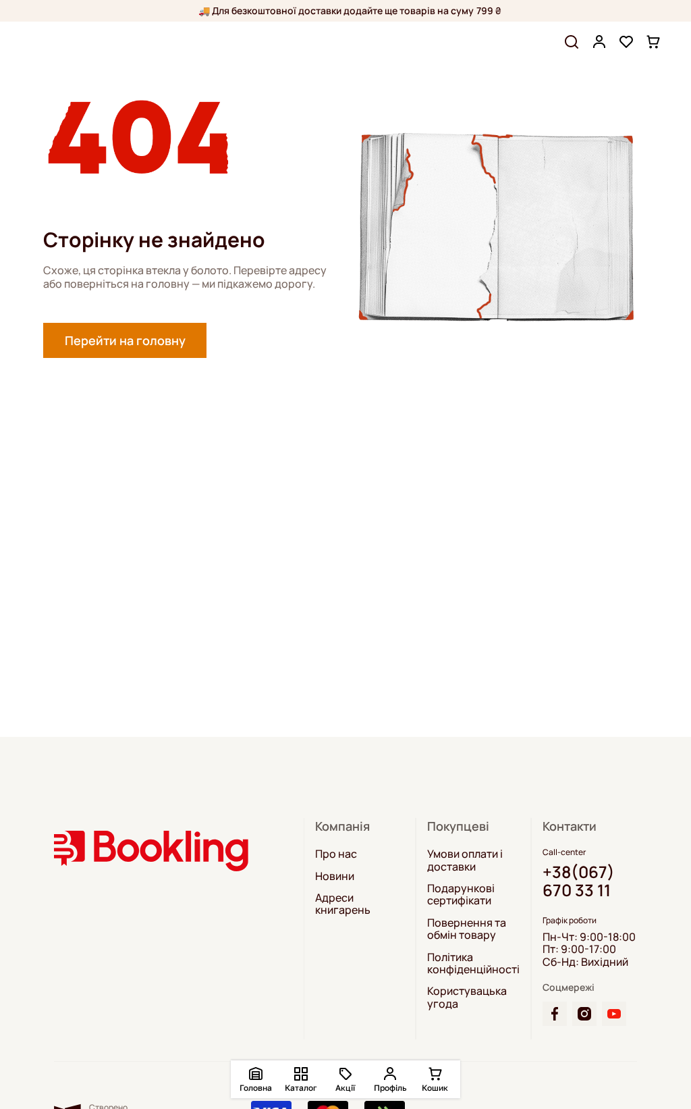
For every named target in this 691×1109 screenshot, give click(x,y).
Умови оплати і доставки (465, 860)
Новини (334, 876)
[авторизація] (599, 42)
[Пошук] (571, 42)
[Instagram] (584, 1014)
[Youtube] (614, 1014)
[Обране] (626, 42)
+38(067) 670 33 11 (579, 881)
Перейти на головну (125, 340)
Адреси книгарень (342, 904)
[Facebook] (555, 1014)
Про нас (336, 854)
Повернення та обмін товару (466, 929)
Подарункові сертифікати (461, 894)
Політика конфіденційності (473, 963)
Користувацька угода (467, 997)
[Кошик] (653, 42)
